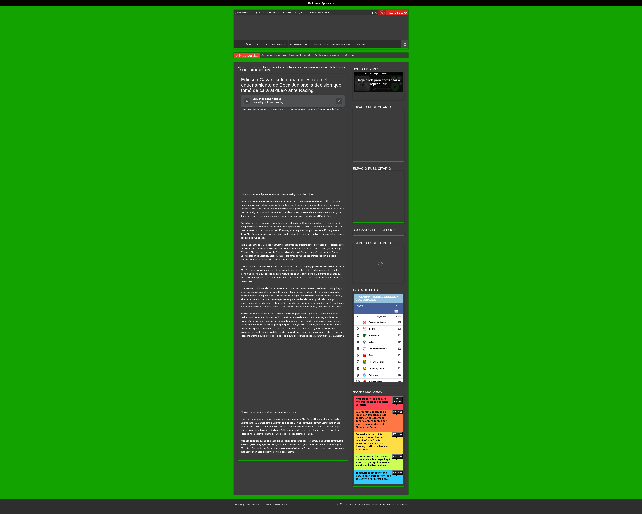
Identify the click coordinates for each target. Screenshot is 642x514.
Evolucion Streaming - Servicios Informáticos (387, 504)
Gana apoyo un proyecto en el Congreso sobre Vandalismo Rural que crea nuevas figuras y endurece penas (309, 55)
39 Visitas (397, 400)
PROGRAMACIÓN (298, 44)
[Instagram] (375, 13)
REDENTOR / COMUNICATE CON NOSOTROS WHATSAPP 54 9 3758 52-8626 (293, 13)
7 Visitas (397, 412)
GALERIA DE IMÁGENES (276, 44)
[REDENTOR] (321, 27)
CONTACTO (359, 44)
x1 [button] (339, 101)
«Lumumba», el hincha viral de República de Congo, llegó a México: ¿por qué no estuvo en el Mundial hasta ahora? (373, 461)
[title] (404, 44)
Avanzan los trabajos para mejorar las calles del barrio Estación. (372, 401)
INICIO (239, 44)
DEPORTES (254, 67)
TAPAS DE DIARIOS (341, 44)
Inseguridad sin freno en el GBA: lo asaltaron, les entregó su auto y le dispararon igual (373, 475)
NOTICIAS (254, 44)
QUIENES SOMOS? (319, 44)
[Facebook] (373, 13)
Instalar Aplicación (322, 3)
